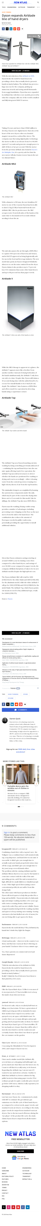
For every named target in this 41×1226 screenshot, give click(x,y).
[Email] (22, 28)
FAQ (3, 1199)
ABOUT (4, 1173)
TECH (3, 7)
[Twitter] (7, 28)
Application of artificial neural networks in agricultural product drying (19, 663)
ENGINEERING (11, 7)
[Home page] (20, 3)
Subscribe (20, 1151)
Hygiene (10, 698)
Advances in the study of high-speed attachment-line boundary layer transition (19, 670)
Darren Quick (15, 718)
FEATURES (5, 1179)
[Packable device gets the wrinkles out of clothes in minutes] (20, 774)
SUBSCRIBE (5, 1171)
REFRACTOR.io (27, 1179)
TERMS (4, 1187)
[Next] (36, 784)
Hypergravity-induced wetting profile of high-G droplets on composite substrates (18, 650)
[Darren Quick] (5, 720)
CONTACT (5, 1193)
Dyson (10, 599)
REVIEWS (5, 1182)
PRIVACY (4, 1190)
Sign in (7, 832)
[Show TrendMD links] (38, 688)
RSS (3, 1196)
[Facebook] (3, 28)
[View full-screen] (39, 36)
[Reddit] (14, 28)
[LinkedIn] (11, 28)
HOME (4, 1168)
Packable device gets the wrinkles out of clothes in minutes (18, 788)
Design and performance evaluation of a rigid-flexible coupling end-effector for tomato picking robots (20, 657)
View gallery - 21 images (20, 71)
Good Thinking (6, 12)
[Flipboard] (18, 28)
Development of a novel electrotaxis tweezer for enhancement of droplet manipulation (20, 643)
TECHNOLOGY (26, 1173)
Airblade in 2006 (28, 76)
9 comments (22, 710)
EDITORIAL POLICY (8, 1176)
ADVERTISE (5, 1185)
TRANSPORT (31, 7)
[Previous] (5, 784)
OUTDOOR (21, 7)
